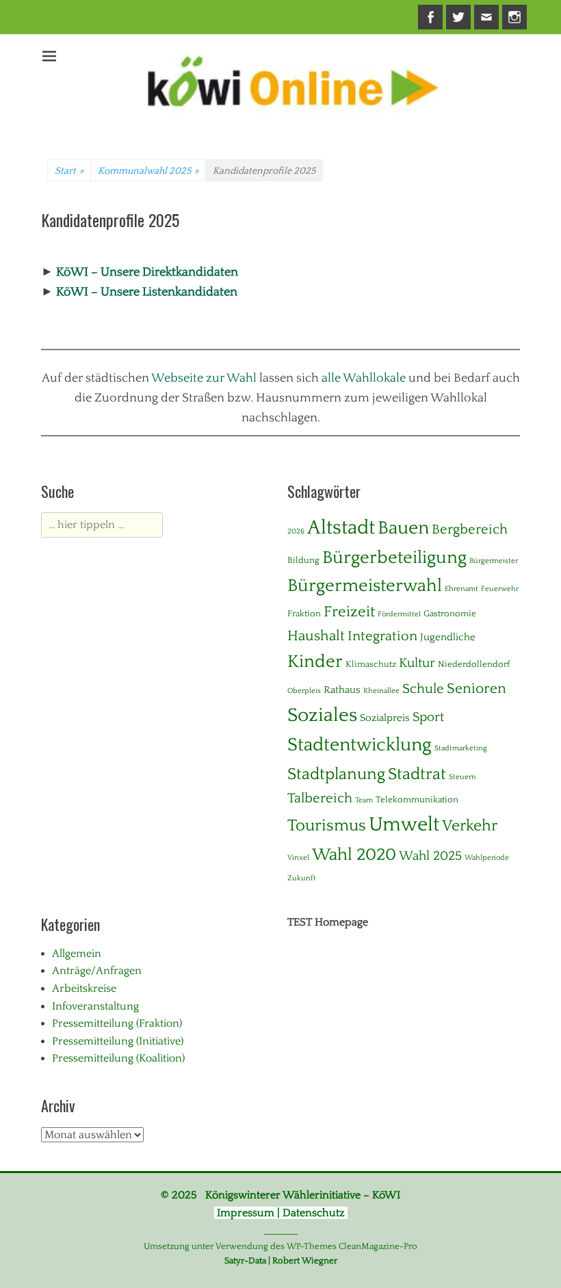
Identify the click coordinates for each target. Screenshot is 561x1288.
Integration (382, 636)
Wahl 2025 (430, 856)
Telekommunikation (417, 799)
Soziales (322, 715)
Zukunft (301, 878)
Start (69, 171)
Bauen (403, 528)
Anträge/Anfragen (97, 970)
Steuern (462, 777)
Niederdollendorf (474, 664)
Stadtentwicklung (359, 745)
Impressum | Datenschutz (281, 1213)
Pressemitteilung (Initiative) (117, 1041)
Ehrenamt (461, 589)
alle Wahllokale (364, 378)
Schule (423, 688)
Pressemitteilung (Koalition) (118, 1058)
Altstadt (341, 527)
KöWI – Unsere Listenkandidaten (146, 292)
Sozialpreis (385, 718)
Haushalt (316, 636)
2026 (295, 531)
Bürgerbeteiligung (394, 558)
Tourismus (326, 825)
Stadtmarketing (460, 748)
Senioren (476, 689)
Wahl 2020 (354, 855)
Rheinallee (381, 691)
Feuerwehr (500, 589)
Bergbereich (470, 529)
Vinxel (298, 858)
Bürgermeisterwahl (364, 586)
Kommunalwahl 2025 (148, 171)
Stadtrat (417, 774)
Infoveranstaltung (95, 1006)
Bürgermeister (493, 561)
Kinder (315, 662)
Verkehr (469, 825)
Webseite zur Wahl (204, 378)
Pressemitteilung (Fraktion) (117, 1023)
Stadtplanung (336, 774)
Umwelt (404, 824)
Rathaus (342, 690)
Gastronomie (449, 613)
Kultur (417, 663)
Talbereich (319, 798)
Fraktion (304, 613)
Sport (428, 717)
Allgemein (76, 953)
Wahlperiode (487, 858)
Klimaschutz (370, 664)
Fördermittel (399, 614)
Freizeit (349, 611)
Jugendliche (447, 637)
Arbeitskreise (84, 988)
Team (364, 800)
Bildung (303, 560)
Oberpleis (304, 691)
